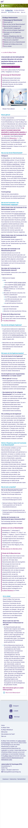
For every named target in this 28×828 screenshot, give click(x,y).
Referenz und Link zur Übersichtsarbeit (14, 42)
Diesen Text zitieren (8, 109)
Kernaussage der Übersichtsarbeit (13, 20)
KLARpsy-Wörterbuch (19, 10)
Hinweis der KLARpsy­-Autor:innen (13, 44)
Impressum (6, 779)
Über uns (23, 12)
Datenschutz (13, 779)
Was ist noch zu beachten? (11, 40)
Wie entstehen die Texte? (14, 12)
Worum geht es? (8, 22)
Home (2, 10)
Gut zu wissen (8, 46)
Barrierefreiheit (22, 779)
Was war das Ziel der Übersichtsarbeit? (14, 24)
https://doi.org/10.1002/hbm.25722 (12, 549)
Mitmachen (4, 12)
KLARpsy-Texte (9, 10)
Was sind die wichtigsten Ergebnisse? (14, 30)
